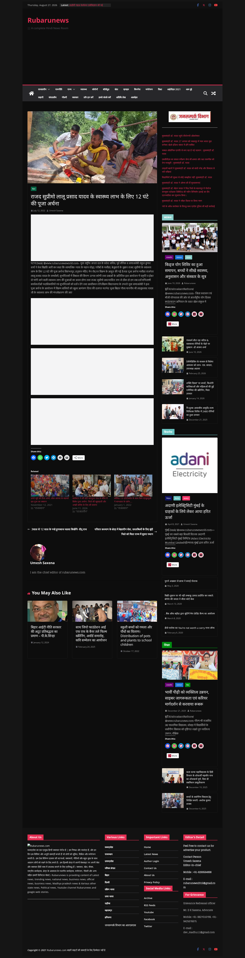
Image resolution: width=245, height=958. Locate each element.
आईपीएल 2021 (174, 89)
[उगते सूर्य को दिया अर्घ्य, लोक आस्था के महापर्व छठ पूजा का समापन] (50, 485)
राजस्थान (179, 257)
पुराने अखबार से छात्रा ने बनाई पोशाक (181, 581)
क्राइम (126, 89)
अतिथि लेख (121, 97)
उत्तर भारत (109, 896)
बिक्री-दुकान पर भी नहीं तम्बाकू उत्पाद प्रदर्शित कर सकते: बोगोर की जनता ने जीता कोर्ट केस (189, 597)
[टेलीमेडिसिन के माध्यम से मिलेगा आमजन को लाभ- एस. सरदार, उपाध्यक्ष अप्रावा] (173, 367)
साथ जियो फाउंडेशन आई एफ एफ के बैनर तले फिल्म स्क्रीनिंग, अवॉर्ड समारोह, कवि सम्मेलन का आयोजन (91, 633)
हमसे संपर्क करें (105, 97)
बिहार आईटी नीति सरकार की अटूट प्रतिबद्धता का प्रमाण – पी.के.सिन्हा (46, 631)
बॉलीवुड (106, 89)
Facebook (149, 919)
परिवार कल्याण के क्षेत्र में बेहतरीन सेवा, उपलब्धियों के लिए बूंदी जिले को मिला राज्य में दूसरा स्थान (124, 531)
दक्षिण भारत (109, 889)
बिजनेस (137, 89)
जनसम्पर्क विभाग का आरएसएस (120, 925)
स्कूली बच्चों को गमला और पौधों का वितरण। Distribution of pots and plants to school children (136, 636)
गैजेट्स (168, 498)
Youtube (149, 912)
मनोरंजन (149, 89)
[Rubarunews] (32, 93)
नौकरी (64, 97)
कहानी (40, 97)
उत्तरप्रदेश (109, 861)
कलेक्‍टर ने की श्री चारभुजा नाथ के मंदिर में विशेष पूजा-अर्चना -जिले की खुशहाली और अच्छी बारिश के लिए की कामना (90, 501)
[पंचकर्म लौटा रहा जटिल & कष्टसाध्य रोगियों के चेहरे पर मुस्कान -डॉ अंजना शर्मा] (173, 346)
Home (147, 847)
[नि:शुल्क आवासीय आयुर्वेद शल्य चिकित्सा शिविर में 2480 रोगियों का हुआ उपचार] (173, 414)
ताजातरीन (42, 89)
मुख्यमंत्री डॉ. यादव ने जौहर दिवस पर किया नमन (182, 200)
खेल (116, 89)
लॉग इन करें (88, 97)
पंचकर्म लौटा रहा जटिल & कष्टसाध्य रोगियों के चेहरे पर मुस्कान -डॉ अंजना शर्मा (198, 344)
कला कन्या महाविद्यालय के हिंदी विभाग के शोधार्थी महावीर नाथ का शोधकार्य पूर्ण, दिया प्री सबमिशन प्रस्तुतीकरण (199, 777)
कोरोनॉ (95, 89)
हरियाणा (108, 917)
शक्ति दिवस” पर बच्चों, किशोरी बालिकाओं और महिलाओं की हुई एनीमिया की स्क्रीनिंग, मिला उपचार (200, 388)
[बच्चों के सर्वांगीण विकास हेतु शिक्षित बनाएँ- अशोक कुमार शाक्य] (173, 803)
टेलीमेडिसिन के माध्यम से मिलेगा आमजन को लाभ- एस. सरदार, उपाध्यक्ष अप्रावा (199, 365)
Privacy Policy (152, 882)
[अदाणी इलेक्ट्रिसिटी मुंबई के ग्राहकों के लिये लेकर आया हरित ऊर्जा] (190, 465)
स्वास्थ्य (83, 89)
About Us (149, 875)
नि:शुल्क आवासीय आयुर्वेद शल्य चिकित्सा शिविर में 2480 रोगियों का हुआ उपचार (200, 411)
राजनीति (58, 89)
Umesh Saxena (56, 210)
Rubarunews (48, 20)
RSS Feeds (149, 905)
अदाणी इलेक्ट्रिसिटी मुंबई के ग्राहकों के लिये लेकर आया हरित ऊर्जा (187, 511)
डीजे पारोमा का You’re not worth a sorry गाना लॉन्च (189, 627)
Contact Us (150, 868)
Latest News (151, 854)
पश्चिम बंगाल (110, 868)
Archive (148, 898)
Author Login (151, 861)
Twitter (148, 926)
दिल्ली (107, 882)
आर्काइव (134, 97)
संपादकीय (52, 97)
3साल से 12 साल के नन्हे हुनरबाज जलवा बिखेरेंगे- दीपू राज (59, 529)
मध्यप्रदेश (109, 847)
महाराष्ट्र (186, 498)
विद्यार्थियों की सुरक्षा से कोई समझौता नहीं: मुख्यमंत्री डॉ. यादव (187, 177)
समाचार (75, 97)
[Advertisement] (122, 59)
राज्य (70, 89)
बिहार (33, 189)
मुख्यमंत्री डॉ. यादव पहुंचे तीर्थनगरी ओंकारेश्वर (181, 135)
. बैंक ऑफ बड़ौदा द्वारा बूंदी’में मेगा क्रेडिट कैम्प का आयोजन (190, 613)
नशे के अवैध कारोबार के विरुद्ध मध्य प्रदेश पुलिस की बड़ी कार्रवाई (188, 206)
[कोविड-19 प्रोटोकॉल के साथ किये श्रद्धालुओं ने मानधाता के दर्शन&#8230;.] (133, 485)
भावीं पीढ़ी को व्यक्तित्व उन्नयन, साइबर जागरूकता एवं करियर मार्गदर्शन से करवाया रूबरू (187, 698)
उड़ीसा (107, 903)
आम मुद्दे (189, 89)
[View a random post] (214, 93)
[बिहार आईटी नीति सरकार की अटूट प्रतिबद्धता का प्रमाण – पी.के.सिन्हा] (47, 603)
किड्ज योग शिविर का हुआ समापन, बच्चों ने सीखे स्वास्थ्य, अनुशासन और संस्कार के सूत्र (186, 270)
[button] (48, 89)
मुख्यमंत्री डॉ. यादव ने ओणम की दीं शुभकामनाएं (181, 182)
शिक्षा (160, 89)
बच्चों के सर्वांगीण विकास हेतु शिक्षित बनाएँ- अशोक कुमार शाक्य (198, 800)
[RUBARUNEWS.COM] (39, 845)
